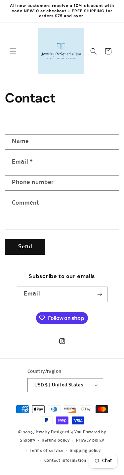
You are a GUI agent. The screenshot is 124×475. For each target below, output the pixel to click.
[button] (13, 51)
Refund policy (55, 441)
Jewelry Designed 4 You (58, 432)
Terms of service (46, 451)
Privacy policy (90, 441)
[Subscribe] (100, 294)
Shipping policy (85, 451)
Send (25, 247)
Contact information (65, 461)
